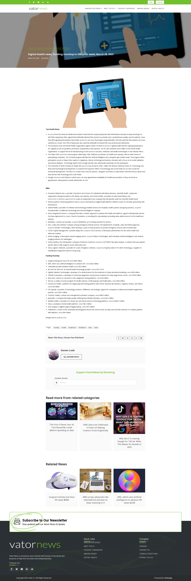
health (64, 328)
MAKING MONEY (90, 554)
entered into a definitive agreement (60, 199)
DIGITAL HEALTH (90, 557)
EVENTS (142, 542)
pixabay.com (61, 317)
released (57, 177)
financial (32, 49)
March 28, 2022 (33, 58)
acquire (68, 216)
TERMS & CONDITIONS (148, 554)
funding (56, 328)
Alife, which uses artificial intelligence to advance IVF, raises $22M (129, 500)
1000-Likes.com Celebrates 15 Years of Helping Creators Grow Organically (95, 427)
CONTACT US (144, 550)
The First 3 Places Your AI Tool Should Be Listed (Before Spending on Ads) (62, 427)
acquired (82, 202)
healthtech (82, 328)
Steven (46, 58)
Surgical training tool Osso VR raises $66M (61, 498)
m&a (90, 328)
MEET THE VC (89, 546)
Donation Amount (61, 378)
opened (84, 166)
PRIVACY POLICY (146, 557)
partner (107, 146)
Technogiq (168, 578)
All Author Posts (71, 357)
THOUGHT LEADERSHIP (93, 550)
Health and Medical (45, 49)
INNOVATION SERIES (92, 542)
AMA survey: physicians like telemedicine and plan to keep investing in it (95, 500)
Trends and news (62, 49)
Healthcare (72, 328)
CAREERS (143, 546)
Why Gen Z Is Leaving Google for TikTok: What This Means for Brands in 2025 (129, 442)
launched (63, 154)
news (96, 328)
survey (51, 134)
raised (72, 261)
